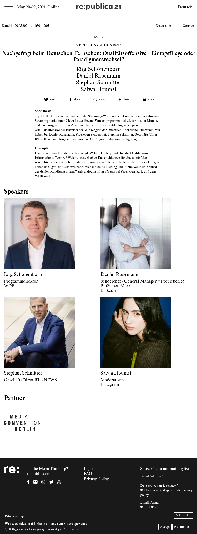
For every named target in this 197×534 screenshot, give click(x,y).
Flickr (35, 482)
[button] (49, 99)
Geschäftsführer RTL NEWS (30, 379)
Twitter (51, 482)
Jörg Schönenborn (98, 68)
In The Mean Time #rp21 (48, 468)
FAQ (88, 473)
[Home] (98, 7)
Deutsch (185, 6)
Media (98, 37)
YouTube (59, 482)
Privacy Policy (96, 479)
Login (89, 468)
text (156, 507)
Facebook (28, 482)
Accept (165, 527)
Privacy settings (14, 516)
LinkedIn (108, 290)
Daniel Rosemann (98, 75)
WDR (9, 285)
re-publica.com (40, 473)
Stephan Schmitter (98, 82)
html (147, 507)
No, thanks (181, 527)
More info (70, 529)
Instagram (109, 384)
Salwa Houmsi (98, 89)
